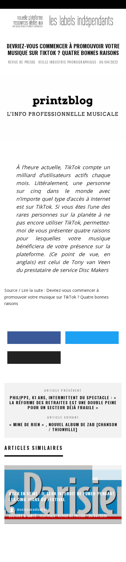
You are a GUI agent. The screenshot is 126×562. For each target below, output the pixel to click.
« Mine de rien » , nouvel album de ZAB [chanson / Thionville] (63, 426)
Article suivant (63, 417)
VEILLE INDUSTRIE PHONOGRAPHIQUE (67, 62)
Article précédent (63, 390)
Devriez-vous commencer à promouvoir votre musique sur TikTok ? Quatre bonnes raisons (56, 296)
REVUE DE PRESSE (22, 62)
